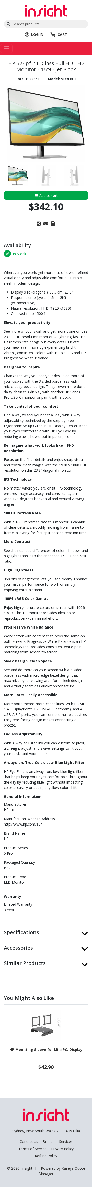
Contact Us (29, 1141)
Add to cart (48, 195)
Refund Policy (46, 1155)
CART (62, 34)
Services (66, 1141)
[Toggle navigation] (6, 48)
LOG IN (37, 34)
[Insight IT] (46, 10)
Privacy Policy (62, 1148)
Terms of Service (32, 1148)
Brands (48, 1141)
